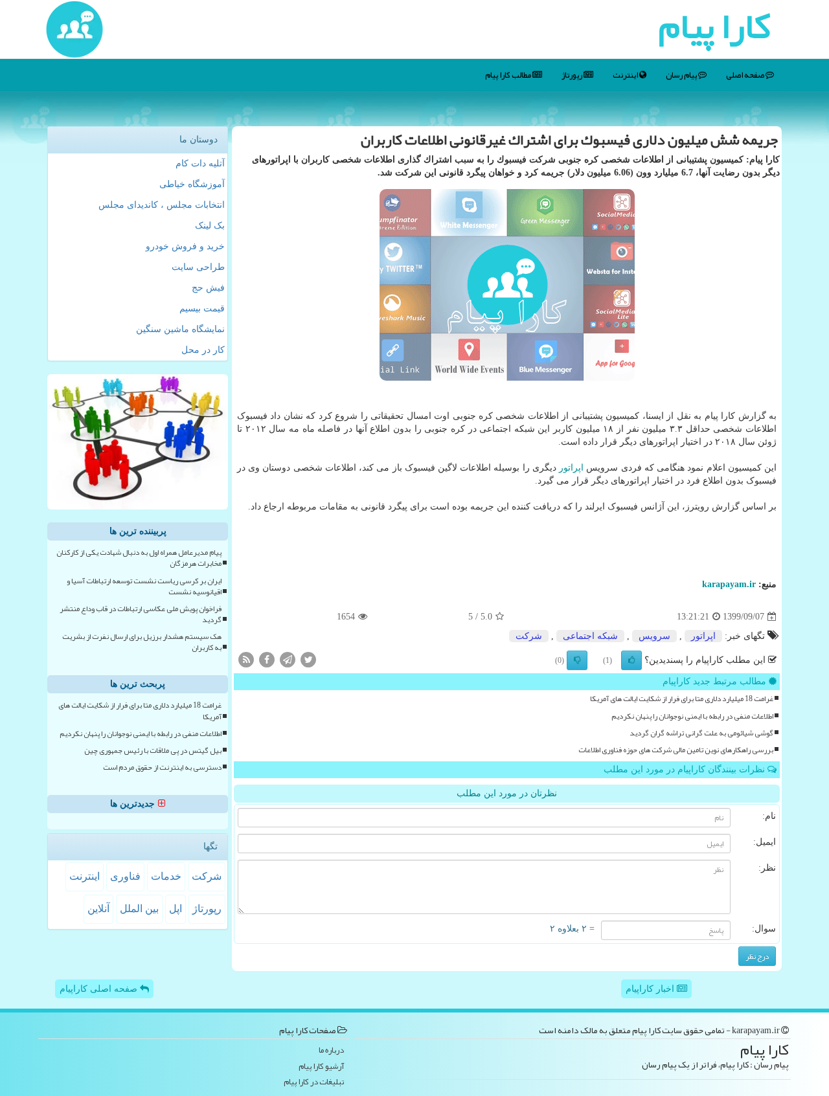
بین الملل (139, 908)
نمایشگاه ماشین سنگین (180, 329)
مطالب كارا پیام (508, 75)
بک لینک (210, 225)
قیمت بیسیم (202, 308)
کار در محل (203, 350)
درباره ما (331, 1050)
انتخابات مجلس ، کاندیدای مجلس (161, 205)
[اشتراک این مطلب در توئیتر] (308, 659)
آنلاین (98, 908)
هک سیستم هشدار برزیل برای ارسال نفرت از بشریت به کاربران (141, 642)
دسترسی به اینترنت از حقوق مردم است (162, 767)
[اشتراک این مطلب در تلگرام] (287, 659)
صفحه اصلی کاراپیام (100, 989)
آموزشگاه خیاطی (192, 184)
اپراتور (571, 468)
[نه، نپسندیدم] (577, 660)
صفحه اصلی (746, 75)
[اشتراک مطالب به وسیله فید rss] (246, 659)
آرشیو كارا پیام (321, 1066)
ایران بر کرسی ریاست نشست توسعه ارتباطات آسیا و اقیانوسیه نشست (144, 586)
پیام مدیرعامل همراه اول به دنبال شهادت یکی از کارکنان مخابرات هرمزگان (138, 558)
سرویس (654, 636)
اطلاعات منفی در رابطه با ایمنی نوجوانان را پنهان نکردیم (692, 716)
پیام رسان (682, 75)
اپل (175, 908)
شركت (529, 636)
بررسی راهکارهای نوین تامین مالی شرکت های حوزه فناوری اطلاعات (675, 750)
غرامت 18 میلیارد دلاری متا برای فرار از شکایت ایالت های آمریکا (681, 698)
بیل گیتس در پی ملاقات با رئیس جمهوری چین (152, 750)
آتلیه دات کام (200, 163)
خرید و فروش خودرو (185, 246)
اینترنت (626, 75)
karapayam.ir (729, 584)
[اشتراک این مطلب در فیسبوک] (267, 659)
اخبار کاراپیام (651, 989)
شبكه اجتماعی (590, 636)
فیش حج (208, 288)
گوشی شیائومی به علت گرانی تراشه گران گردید (701, 733)
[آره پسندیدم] (631, 660)
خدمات (166, 876)
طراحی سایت (198, 267)
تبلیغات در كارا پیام (314, 1082)
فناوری (125, 876)
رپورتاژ (573, 75)
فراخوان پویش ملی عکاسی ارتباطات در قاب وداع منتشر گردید (140, 614)
